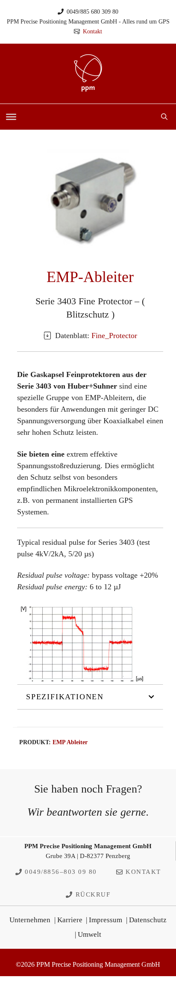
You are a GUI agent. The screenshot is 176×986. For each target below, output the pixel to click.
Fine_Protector (114, 335)
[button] (164, 117)
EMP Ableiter (70, 742)
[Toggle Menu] (11, 117)
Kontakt (92, 31)
